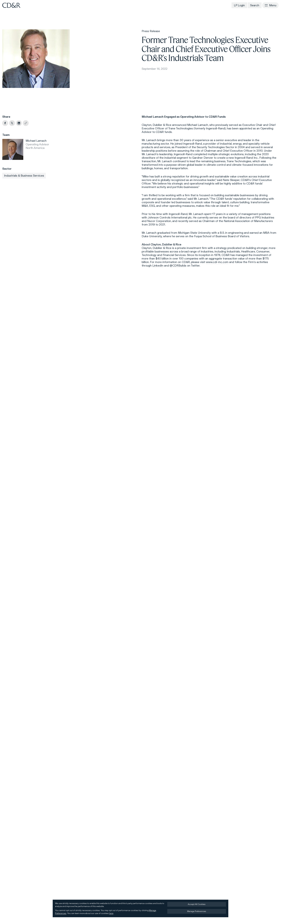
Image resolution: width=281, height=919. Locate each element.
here (111, 913)
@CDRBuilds (178, 265)
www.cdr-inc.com (217, 262)
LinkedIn (157, 265)
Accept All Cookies (196, 904)
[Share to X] (12, 123)
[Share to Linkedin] (19, 123)
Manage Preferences (196, 911)
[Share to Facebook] (5, 123)
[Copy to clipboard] (26, 123)
